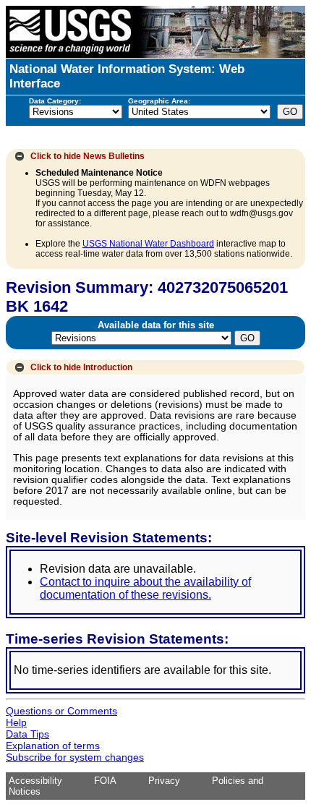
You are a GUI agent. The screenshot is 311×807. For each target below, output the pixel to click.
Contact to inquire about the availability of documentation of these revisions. (145, 588)
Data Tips (27, 734)
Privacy (164, 780)
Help (16, 722)
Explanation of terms (53, 745)
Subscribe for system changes (75, 757)
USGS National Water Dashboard (148, 244)
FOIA (105, 780)
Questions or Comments (61, 711)
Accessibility (35, 780)
